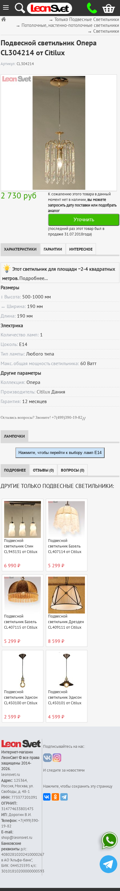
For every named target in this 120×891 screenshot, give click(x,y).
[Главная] (4, 19)
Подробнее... (33, 278)
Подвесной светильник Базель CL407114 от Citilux (65, 546)
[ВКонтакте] (46, 797)
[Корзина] (104, 8)
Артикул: (9, 63)
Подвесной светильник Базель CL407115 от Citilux (21, 622)
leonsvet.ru (10, 774)
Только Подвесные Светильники (86, 19)
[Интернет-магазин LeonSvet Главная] (55, 8)
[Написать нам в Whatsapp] (108, 841)
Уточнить (84, 219)
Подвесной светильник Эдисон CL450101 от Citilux (65, 697)
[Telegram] (64, 797)
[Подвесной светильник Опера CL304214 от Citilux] (59, 133)
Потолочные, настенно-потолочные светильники (70, 25)
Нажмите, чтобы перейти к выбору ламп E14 (60, 452)
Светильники (106, 31)
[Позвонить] (90, 8)
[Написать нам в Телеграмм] (108, 865)
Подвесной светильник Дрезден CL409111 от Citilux (66, 622)
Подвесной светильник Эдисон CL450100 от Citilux (21, 697)
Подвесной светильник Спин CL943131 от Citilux (21, 546)
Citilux (43, 392)
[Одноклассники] (55, 797)
